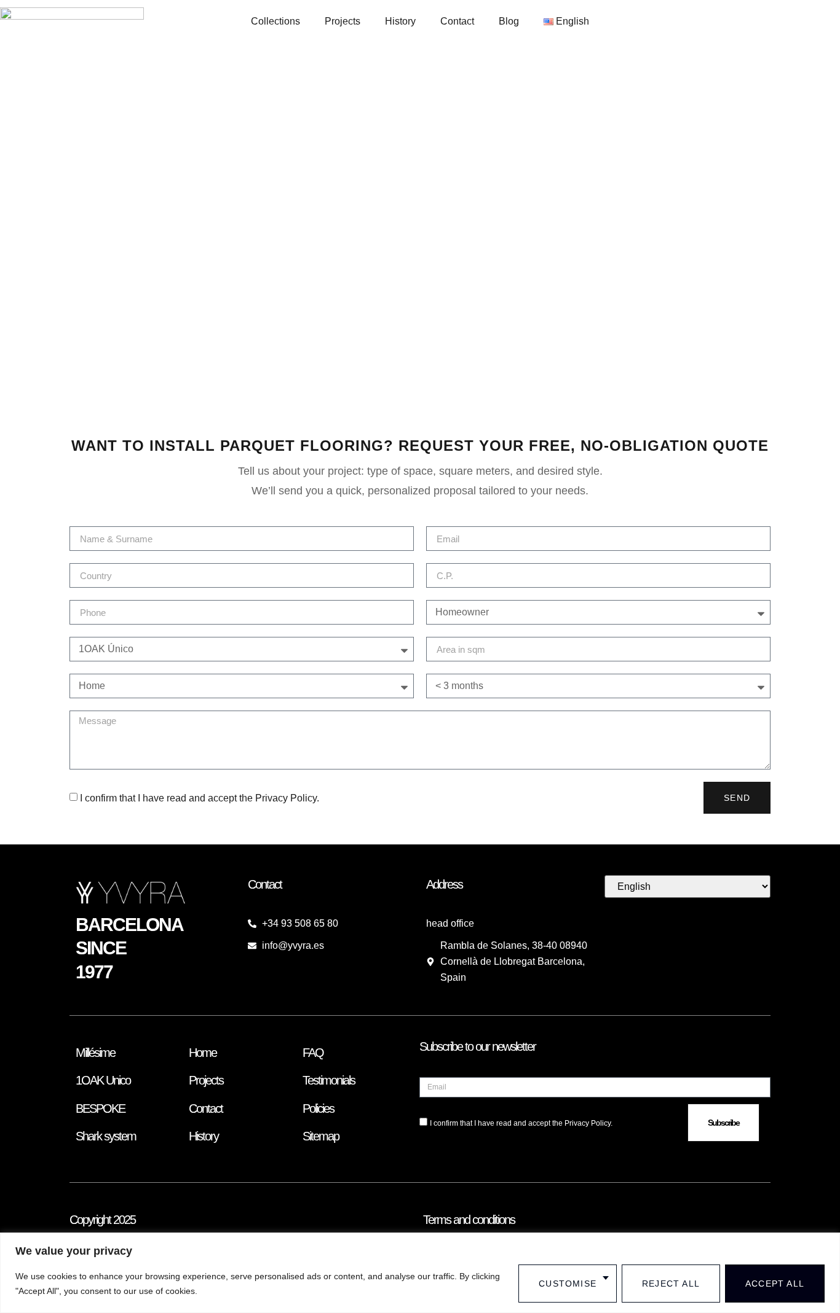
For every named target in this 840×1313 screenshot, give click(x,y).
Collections (275, 21)
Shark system (106, 1136)
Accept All (774, 1283)
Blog (509, 21)
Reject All (671, 1283)
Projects (342, 21)
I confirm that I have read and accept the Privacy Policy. (199, 798)
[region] (420, 1273)
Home (202, 1052)
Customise (567, 1283)
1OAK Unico (103, 1080)
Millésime (95, 1052)
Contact (457, 21)
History (400, 21)
